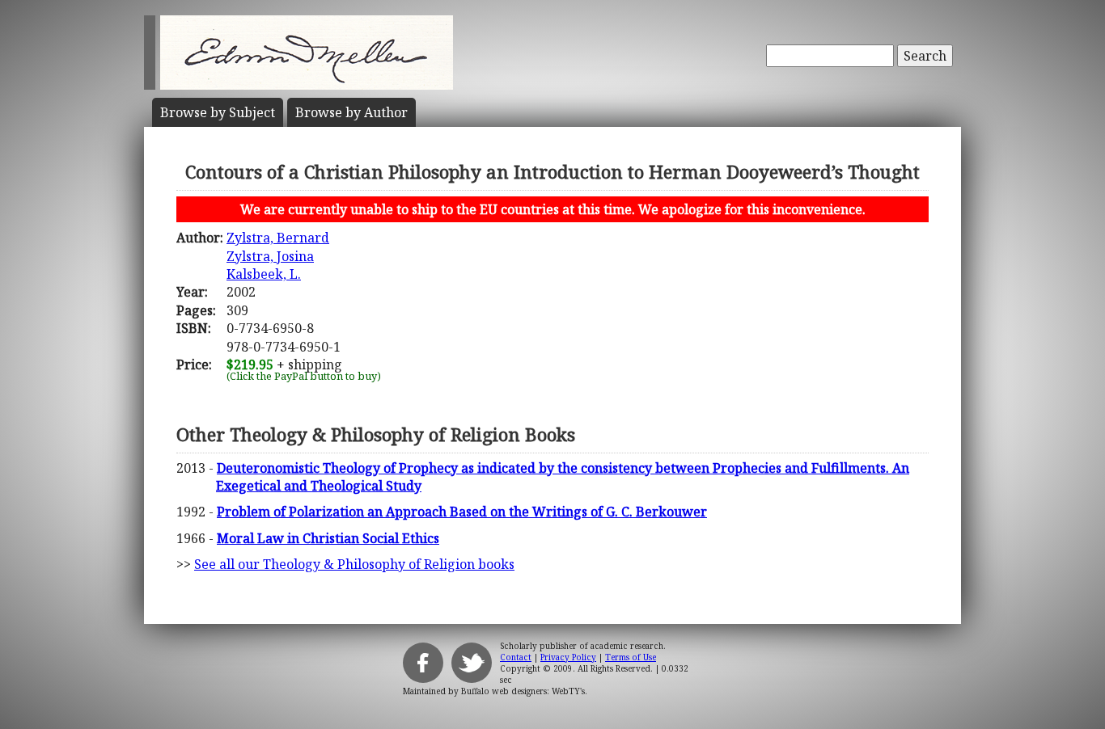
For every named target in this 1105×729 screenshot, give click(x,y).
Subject (217, 112)
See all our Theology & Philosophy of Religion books (354, 564)
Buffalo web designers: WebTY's (523, 691)
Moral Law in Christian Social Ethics (328, 538)
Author (351, 112)
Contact (515, 657)
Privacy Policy (568, 657)
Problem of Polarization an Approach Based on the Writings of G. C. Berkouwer (462, 511)
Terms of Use (630, 657)
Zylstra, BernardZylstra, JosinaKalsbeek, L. (278, 256)
